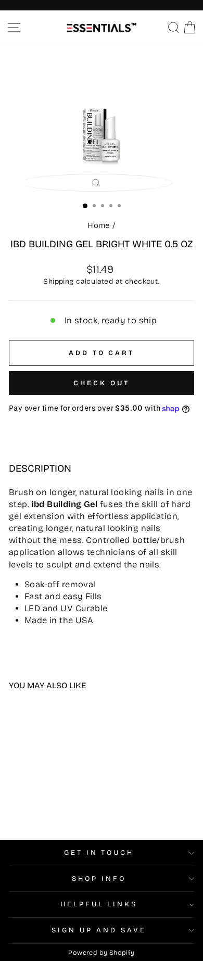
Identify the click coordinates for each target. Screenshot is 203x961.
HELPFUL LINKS (99, 904)
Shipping (58, 281)
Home (98, 225)
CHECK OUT (101, 383)
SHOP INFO (99, 879)
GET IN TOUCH (99, 853)
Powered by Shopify (101, 952)
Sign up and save (99, 930)
